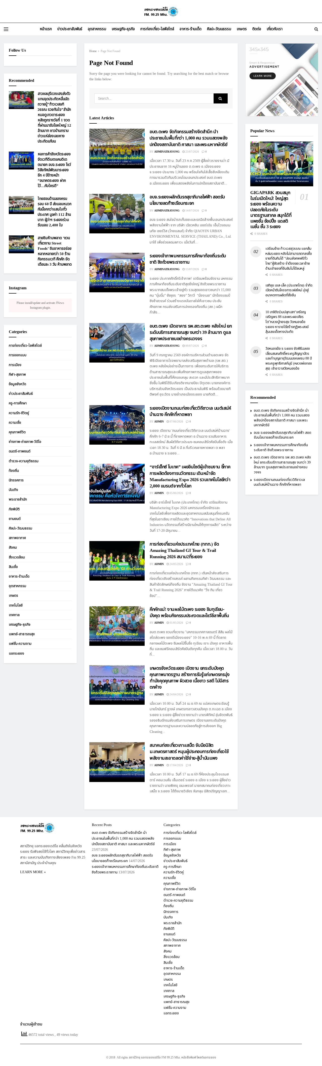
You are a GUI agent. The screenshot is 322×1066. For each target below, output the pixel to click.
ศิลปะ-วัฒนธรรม (219, 29)
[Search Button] (316, 29)
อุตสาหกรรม (97, 29)
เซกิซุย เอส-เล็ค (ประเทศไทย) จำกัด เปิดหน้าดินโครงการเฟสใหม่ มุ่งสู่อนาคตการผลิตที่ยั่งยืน (288, 290)
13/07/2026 (192, 269)
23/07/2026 (192, 152)
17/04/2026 (176, 765)
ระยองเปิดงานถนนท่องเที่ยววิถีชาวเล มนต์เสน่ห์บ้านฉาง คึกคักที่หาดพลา (190, 411)
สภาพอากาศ (17, 538)
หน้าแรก (46, 29)
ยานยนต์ (15, 518)
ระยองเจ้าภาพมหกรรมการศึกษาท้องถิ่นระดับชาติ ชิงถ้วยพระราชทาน (188, 259)
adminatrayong (167, 152)
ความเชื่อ (15, 422)
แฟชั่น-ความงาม (20, 644)
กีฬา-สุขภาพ (17, 374)
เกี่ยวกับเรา (275, 29)
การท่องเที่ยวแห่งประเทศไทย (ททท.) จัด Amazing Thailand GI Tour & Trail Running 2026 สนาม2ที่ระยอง (184, 550)
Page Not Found (110, 51)
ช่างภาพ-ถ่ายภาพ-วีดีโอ (25, 441)
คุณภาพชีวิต (17, 432)
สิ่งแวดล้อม (17, 557)
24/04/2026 (176, 694)
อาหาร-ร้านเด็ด (191, 29)
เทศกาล (14, 615)
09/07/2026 (192, 346)
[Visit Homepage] (161, 11)
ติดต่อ (256, 29)
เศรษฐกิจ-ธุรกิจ (123, 29)
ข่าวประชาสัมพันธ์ (69, 29)
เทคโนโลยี (16, 605)
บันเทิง (13, 489)
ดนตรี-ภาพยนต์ (19, 451)
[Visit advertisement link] (281, 79)
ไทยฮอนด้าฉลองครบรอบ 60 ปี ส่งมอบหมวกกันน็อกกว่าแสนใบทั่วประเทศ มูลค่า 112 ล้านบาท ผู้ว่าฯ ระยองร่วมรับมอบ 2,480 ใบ (54, 212)
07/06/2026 (176, 421)
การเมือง (15, 365)
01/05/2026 (176, 623)
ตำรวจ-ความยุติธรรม (23, 461)
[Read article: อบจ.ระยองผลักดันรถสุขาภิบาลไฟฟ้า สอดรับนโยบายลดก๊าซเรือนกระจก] (117, 213)
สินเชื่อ (13, 567)
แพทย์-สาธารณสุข (22, 634)
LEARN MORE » (33, 872)
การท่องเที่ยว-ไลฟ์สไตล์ (157, 29)
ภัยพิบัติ (14, 509)
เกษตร (242, 29)
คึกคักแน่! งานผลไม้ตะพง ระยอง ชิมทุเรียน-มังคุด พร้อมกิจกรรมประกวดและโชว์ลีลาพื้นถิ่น (189, 612)
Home (93, 51)
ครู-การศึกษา (18, 403)
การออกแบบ (17, 355)
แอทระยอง (16, 653)
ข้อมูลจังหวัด (17, 384)
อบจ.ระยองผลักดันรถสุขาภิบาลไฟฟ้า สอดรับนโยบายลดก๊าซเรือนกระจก (187, 200)
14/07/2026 (192, 210)
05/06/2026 (176, 493)
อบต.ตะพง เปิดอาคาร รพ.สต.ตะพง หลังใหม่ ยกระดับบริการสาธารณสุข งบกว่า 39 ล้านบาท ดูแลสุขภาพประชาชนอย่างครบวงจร (191, 332)
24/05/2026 (176, 564)
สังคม (13, 547)
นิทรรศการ (16, 480)
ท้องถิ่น (14, 470)
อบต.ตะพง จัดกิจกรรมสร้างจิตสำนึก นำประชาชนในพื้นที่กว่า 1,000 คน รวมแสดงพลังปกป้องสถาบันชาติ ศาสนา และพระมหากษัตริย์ (188, 138)
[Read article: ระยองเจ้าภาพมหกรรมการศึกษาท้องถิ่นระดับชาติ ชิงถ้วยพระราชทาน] (117, 272)
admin (159, 421)
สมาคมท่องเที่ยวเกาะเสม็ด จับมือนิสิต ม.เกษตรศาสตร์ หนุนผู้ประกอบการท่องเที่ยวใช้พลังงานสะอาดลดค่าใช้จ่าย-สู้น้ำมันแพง (189, 751)
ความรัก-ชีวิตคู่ (19, 413)
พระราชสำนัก (18, 499)
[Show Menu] (6, 29)
